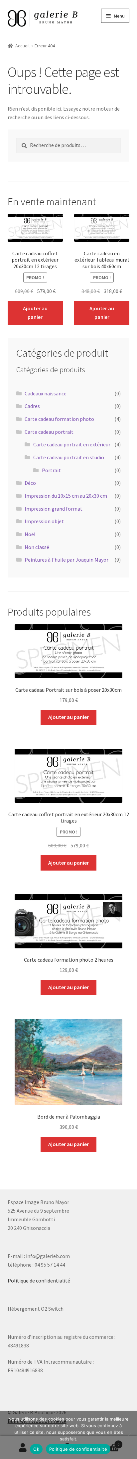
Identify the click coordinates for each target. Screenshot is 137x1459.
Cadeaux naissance (46, 393)
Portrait (51, 470)
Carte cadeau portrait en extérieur (71, 444)
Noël (30, 534)
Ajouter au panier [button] (35, 312)
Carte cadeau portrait (49, 431)
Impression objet (44, 521)
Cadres (32, 406)
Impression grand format (53, 508)
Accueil (22, 46)
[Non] (128, 1435)
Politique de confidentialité (39, 1280)
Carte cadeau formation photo (59, 419)
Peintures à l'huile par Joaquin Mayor (66, 559)
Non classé (37, 547)
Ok (36, 1449)
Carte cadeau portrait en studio (68, 457)
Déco (30, 482)
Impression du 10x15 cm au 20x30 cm (66, 495)
